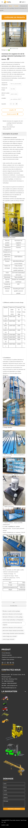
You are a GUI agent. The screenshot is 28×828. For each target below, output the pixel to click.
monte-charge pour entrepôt (9, 636)
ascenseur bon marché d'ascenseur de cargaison (12, 623)
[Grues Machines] (5, 714)
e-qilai (7, 825)
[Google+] (5, 663)
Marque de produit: (7, 126)
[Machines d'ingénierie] (5, 720)
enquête (11, 110)
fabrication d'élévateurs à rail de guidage (13, 617)
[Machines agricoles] (5, 698)
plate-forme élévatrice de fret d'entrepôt (12, 614)
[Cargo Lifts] (14, 732)
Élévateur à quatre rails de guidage (11, 611)
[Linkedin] (8, 663)
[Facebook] (3, 663)
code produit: (6, 129)
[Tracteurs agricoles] (5, 709)
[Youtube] (10, 663)
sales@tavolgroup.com (10, 687)
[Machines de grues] (14, 767)
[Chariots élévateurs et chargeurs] (14, 749)
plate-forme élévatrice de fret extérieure (12, 627)
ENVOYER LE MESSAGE (14, 808)
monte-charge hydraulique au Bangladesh (13, 619)
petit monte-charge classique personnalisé (13, 630)
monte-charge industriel (8, 639)
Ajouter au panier (11, 114)
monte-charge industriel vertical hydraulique (13, 633)
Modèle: (5, 121)
